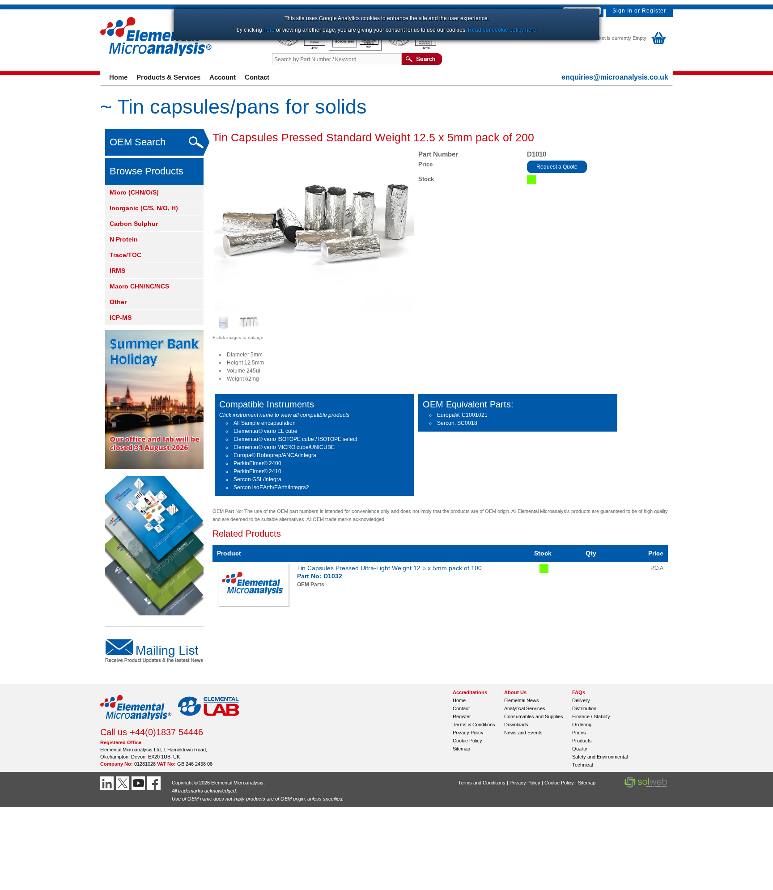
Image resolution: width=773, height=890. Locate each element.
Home (118, 77)
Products (582, 740)
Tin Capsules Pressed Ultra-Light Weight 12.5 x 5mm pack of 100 (389, 568)
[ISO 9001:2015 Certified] (356, 49)
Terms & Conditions (474, 724)
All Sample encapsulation (265, 423)
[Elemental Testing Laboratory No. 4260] (300, 49)
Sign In (622, 11)
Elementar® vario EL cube (265, 431)
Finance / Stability (591, 716)
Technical (582, 764)
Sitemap (461, 748)
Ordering (581, 724)
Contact (257, 77)
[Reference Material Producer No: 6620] (410, 49)
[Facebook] (155, 783)
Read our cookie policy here (502, 30)
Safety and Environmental (600, 756)
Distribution (584, 708)
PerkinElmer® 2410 (257, 471)
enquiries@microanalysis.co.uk (614, 77)
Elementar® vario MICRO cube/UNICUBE (284, 447)
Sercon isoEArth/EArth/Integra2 (271, 487)
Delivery (581, 700)
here (269, 30)
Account (222, 77)
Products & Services (168, 77)
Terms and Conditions (481, 782)
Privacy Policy (468, 732)
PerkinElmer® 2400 (257, 463)
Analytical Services (524, 708)
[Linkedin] (108, 783)
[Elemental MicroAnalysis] (136, 722)
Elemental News (521, 700)
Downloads (516, 724)
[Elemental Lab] (209, 722)
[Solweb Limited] (646, 786)
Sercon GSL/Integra (257, 479)
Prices (579, 732)
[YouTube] (139, 783)
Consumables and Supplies (533, 716)
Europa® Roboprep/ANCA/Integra (275, 455)
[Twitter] (124, 783)
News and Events (523, 732)
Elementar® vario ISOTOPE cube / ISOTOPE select (295, 439)
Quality (579, 748)
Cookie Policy (467, 740)
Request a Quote (557, 167)
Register (654, 11)
